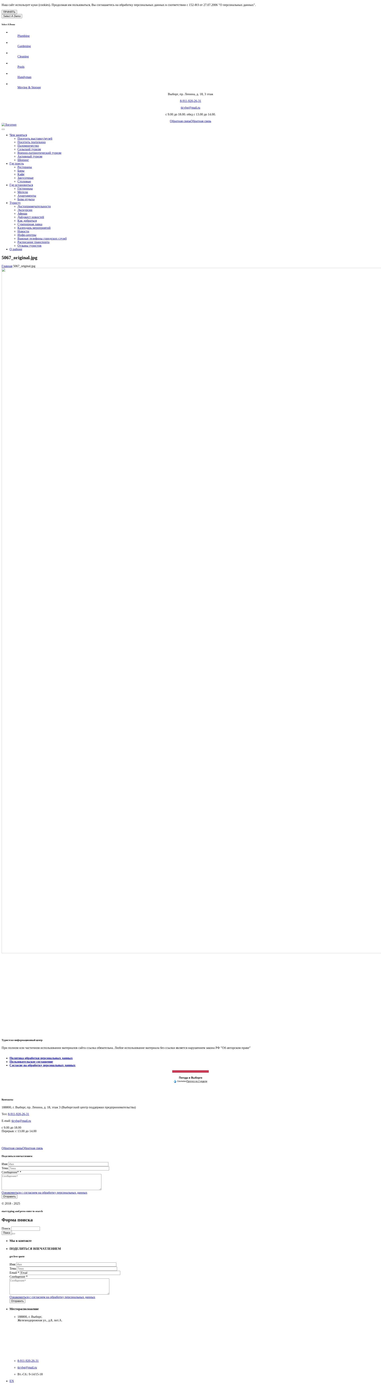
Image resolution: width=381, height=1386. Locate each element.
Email (14, 1272)
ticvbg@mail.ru (190, 107)
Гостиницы (25, 188)
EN (12, 1381)
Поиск (6, 1228)
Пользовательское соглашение (31, 1061)
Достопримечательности (34, 206)
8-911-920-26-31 (190, 101)
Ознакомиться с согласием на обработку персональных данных (44, 1192)
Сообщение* (11, 1172)
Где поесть (17, 163)
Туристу (15, 202)
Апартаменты (26, 195)
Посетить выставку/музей (34, 138)
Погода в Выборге (190, 1077)
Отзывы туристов (29, 245)
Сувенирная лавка (29, 224)
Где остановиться (21, 185)
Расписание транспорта (33, 242)
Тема (5, 1168)
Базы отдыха (26, 199)
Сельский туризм (29, 149)
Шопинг (23, 160)
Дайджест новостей (30, 217)
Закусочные (25, 177)
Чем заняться (18, 135)
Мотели (22, 192)
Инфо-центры (26, 235)
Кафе (20, 174)
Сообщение (19, 1276)
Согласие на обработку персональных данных (42, 1065)
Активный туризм (29, 156)
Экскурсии (24, 210)
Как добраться (27, 220)
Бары (20, 170)
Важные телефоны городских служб (42, 238)
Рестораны (24, 167)
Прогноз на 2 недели (197, 1081)
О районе (16, 249)
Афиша (22, 213)
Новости (23, 231)
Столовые (24, 181)
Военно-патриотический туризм (39, 152)
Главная (7, 266)
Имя (5, 1164)
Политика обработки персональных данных (41, 1058)
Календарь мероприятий (34, 227)
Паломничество (28, 145)
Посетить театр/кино (31, 142)
